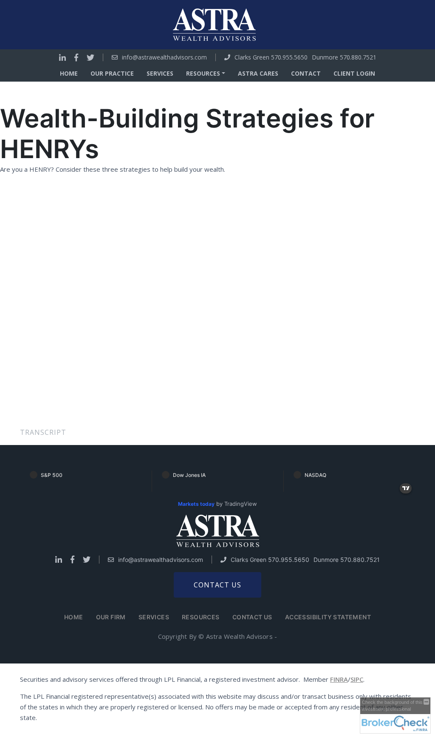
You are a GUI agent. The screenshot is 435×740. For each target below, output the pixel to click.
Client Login (354, 73)
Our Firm (111, 617)
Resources (201, 617)
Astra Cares (258, 73)
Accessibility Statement (328, 617)
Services (160, 73)
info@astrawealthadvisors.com (164, 57)
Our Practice (112, 73)
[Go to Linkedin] (62, 57)
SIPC (356, 679)
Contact (306, 73)
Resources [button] (203, 73)
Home (69, 73)
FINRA (339, 679)
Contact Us (252, 617)
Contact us (217, 585)
